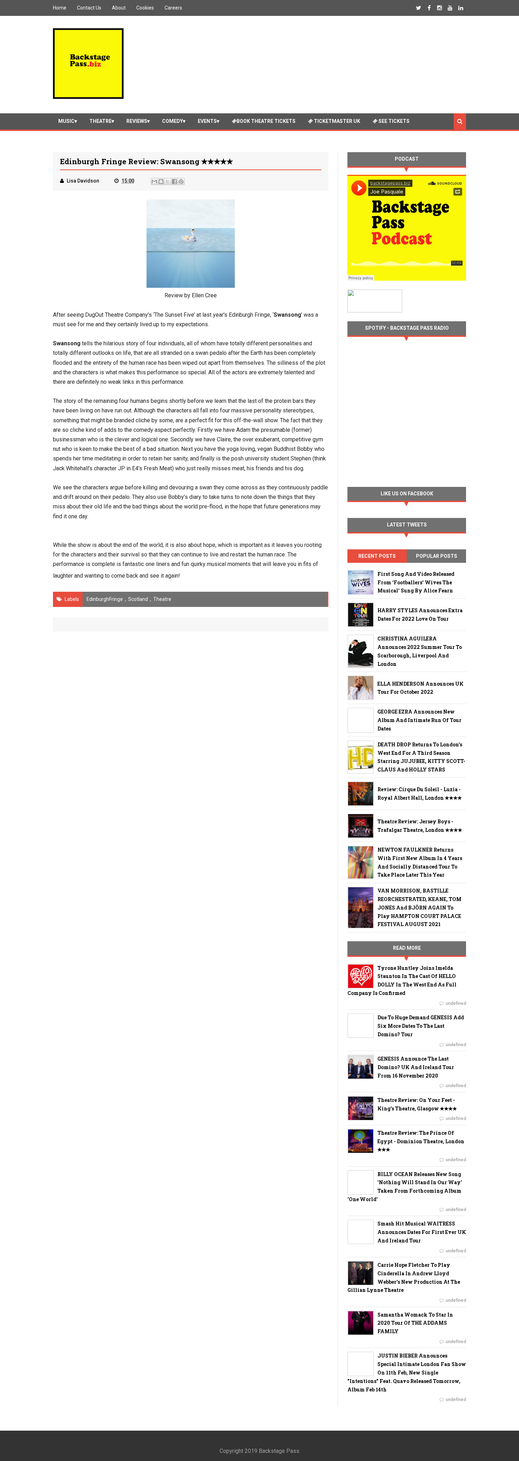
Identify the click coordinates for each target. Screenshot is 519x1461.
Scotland (138, 599)
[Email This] (154, 181)
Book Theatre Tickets (266, 121)
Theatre (100, 121)
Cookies (145, 8)
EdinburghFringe (104, 599)
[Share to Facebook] (174, 181)
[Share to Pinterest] (181, 181)
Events (207, 121)
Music (66, 121)
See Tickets (393, 121)
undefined (456, 1003)
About (119, 8)
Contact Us (89, 8)
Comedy (172, 121)
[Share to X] (167, 181)
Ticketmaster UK (336, 121)
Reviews (136, 121)
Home (59, 8)
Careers (173, 8)
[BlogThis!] (161, 181)
